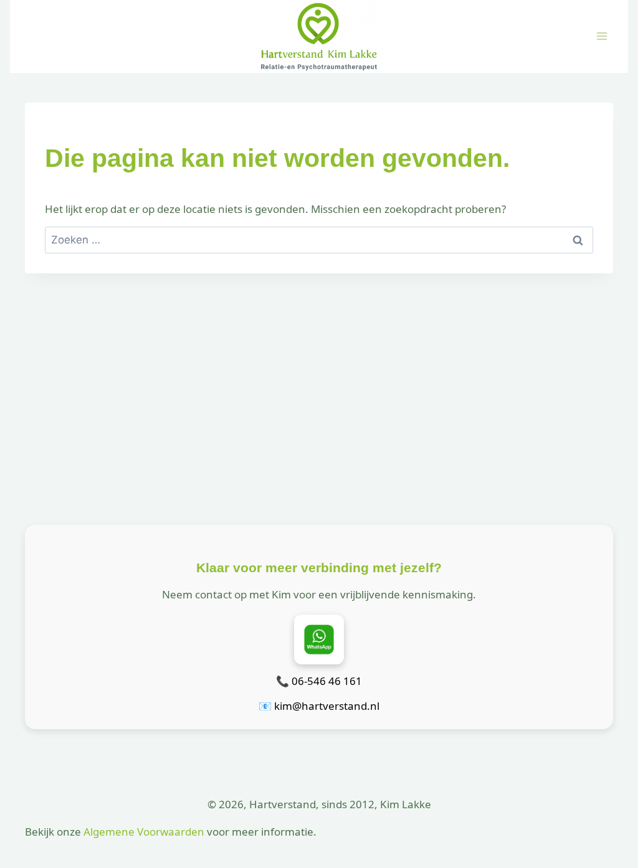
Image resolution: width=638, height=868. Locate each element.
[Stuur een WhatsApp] (319, 639)
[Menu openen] (601, 36)
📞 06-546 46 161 (319, 681)
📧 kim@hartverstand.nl (319, 706)
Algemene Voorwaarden (143, 831)
